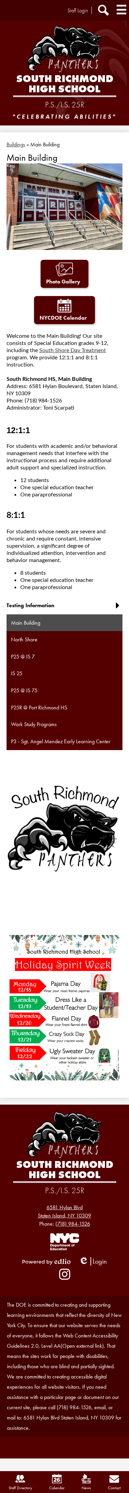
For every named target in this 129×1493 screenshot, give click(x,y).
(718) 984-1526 (72, 1223)
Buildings (16, 144)
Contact (114, 1488)
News (86, 1488)
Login (93, 1261)
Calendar (57, 1488)
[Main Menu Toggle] (121, 9)
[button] (65, 608)
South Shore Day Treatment (72, 350)
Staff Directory (20, 1488)
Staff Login (77, 10)
